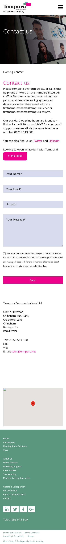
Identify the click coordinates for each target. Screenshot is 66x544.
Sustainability (9, 474)
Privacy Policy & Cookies (12, 533)
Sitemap (31, 536)
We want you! (10, 491)
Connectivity (9, 442)
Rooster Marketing (36, 541)
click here (25, 262)
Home (7, 72)
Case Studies (9, 470)
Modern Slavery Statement (16, 478)
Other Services (10, 463)
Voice (5, 450)
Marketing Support (12, 467)
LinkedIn (54, 141)
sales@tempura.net (24, 352)
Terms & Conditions (32, 533)
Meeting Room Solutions (15, 446)
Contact (7, 498)
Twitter (37, 141)
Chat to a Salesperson (14, 487)
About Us (7, 459)
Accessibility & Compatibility (13, 536)
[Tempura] (17, 4)
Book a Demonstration (14, 495)
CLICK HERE (15, 156)
